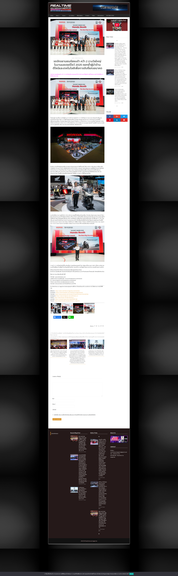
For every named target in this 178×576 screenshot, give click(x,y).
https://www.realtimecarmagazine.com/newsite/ (67, 290)
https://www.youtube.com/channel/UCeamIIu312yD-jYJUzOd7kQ (71, 294)
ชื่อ (53, 398)
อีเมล (54, 404)
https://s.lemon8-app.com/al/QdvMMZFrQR (66, 299)
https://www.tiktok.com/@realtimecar (64, 297)
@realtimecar (54, 433)
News (73, 58)
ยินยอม (131, 573)
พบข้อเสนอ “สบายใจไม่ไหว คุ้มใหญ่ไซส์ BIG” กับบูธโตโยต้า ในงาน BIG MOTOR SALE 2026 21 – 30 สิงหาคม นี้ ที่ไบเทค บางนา (96, 352)
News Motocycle (79, 58)
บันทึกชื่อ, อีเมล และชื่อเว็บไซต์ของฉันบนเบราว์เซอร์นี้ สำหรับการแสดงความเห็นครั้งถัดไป (75, 415)
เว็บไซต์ (54, 409)
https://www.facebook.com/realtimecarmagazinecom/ (69, 292)
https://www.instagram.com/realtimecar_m (67, 295)
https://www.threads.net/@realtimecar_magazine (67, 300)
